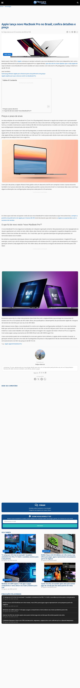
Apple (6, 344)
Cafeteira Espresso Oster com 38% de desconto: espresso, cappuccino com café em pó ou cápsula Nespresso (38, 620)
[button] (2, 2)
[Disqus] (40, 409)
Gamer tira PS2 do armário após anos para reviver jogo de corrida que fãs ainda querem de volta (58, 584)
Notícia (6, 551)
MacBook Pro (18, 344)
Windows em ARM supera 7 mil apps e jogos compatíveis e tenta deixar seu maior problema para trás (19, 585)
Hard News (7, 54)
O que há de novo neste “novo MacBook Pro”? (17, 111)
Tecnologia (8, 6)
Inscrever (40, 526)
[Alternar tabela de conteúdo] (48, 106)
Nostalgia (46, 579)
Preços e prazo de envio (10, 109)
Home (1, 6)
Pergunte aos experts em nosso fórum (40, 510)
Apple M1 (11, 344)
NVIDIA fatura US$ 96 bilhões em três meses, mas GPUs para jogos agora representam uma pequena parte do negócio (58, 557)
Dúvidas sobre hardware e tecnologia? (40, 508)
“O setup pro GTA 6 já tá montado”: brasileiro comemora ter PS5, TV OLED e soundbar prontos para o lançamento (20, 557)
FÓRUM (42, 505)
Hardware (46, 551)
